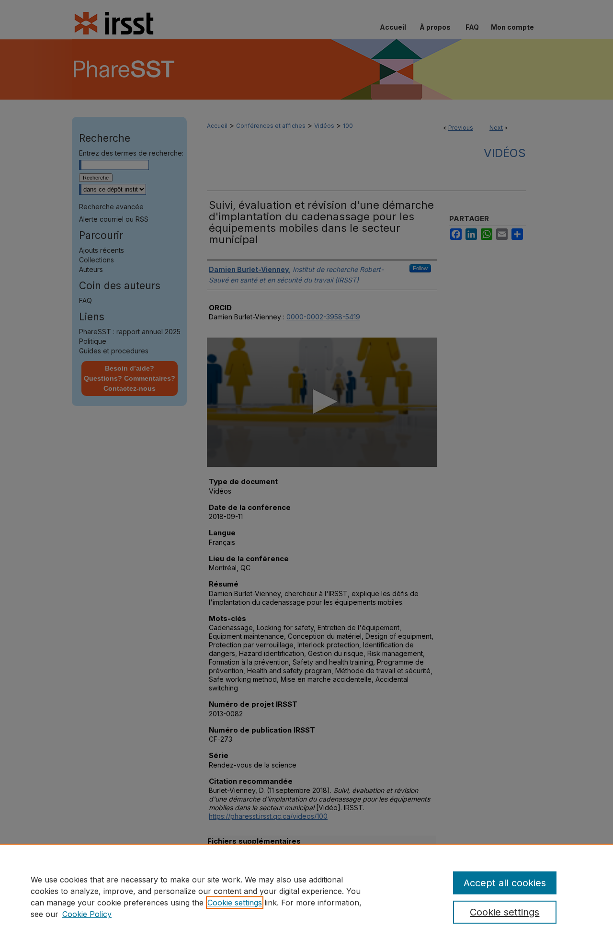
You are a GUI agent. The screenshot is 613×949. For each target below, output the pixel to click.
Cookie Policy (87, 914)
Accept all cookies (505, 883)
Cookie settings (234, 902)
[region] (306, 896)
